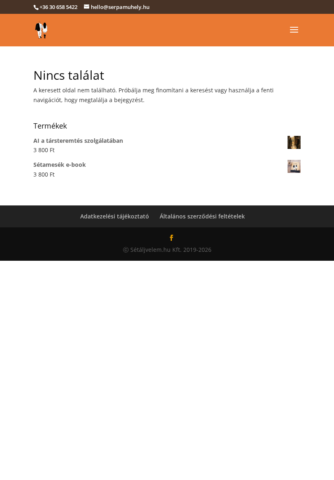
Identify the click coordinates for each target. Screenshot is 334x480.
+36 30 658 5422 (58, 7)
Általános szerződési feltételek (202, 216)
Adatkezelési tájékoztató (114, 216)
